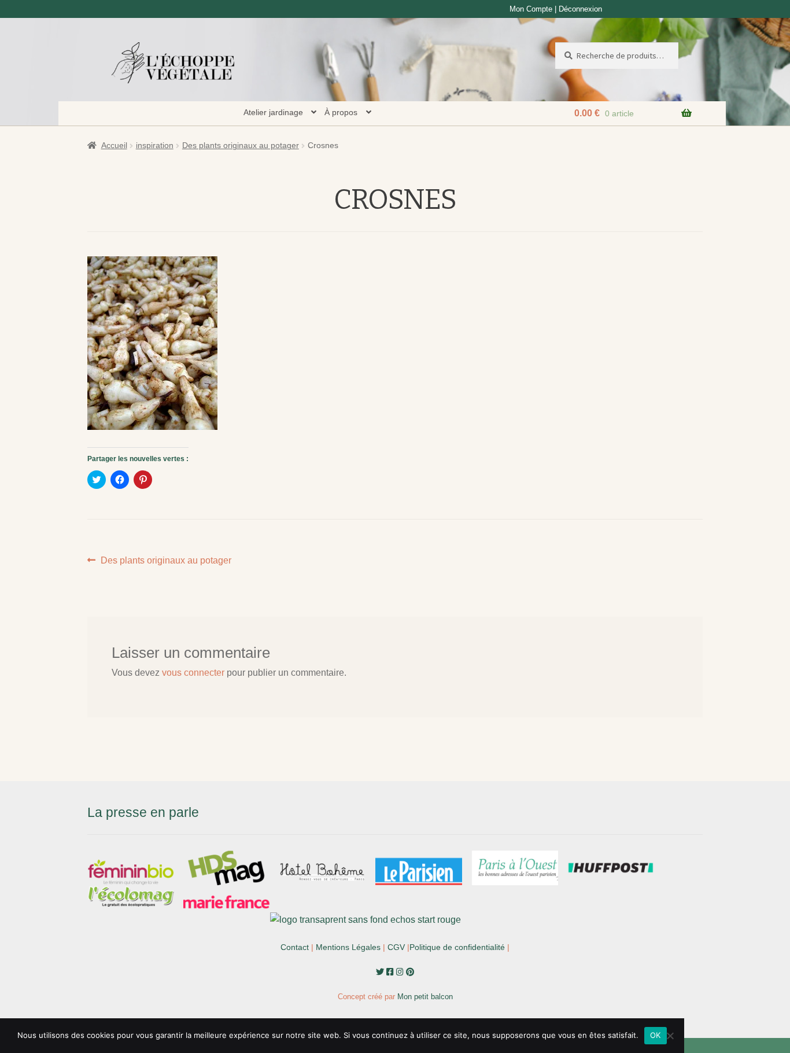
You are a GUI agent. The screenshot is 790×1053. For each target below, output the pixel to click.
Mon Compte (531, 9)
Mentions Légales (348, 947)
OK (655, 1035)
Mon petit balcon (425, 996)
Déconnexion (580, 9)
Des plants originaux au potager (240, 145)
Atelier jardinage (273, 112)
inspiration (154, 145)
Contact (294, 947)
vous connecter (193, 673)
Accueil (114, 145)
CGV (396, 947)
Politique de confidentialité (457, 947)
